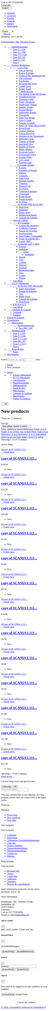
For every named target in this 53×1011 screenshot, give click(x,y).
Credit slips (12, 876)
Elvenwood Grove (27, 154)
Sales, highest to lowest (12, 429)
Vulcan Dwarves (26, 133)
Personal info (13, 871)
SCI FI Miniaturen (18, 283)
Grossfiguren (13, 320)
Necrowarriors (25, 233)
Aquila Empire (26, 199)
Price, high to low (40, 431)
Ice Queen (23, 189)
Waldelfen (29, 254)
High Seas (23, 207)
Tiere (21, 273)
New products (13, 817)
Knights (22, 168)
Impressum (12, 837)
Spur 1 (16, 62)
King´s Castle (25, 120)
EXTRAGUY (19, 304)
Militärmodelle (16, 331)
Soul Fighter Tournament (30, 236)
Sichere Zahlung (14, 845)
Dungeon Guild (26, 99)
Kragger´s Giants (27, 123)
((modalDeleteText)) (25, 951)
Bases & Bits (15, 349)
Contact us (12, 853)
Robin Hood (24, 196)
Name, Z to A (7, 431)
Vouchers (11, 881)
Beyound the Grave (28, 83)
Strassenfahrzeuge (23, 325)
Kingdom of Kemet (28, 170)
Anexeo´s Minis (20, 220)
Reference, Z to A (26, 434)
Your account (7, 861)
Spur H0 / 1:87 (26, 328)
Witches (22, 173)
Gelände (17, 315)
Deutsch (11, 13)
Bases (15, 352)
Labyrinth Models (23, 165)
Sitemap (11, 856)
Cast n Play (20, 68)
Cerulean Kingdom (28, 191)
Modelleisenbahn (17, 47)
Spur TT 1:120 (20, 54)
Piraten (22, 278)
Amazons (23, 175)
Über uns (11, 843)
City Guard (24, 160)
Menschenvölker (26, 270)
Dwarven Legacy (27, 152)
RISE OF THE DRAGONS (32, 125)
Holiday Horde (26, 107)
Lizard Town (25, 86)
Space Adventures (27, 288)
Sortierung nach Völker (26, 244)
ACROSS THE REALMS (28, 204)
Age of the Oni (26, 70)
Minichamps (15, 323)
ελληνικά (11, 15)
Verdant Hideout (26, 131)
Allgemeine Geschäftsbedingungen (23, 840)
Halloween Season (27, 112)
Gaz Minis (18, 281)
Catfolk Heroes (26, 91)
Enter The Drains (27, 118)
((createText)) (22, 969)
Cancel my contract (26, 1002)
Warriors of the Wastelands (31, 136)
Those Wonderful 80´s (29, 238)
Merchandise (13, 354)
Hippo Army (25, 212)
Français (11, 21)
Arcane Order (25, 157)
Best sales (11, 820)
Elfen (24, 252)
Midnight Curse (26, 139)
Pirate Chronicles (27, 102)
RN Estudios (21, 223)
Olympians (24, 194)
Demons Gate (25, 162)
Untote (22, 275)
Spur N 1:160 (19, 52)
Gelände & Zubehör (28, 217)
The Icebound (25, 78)
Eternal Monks (26, 110)
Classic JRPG (25, 241)
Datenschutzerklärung (17, 848)
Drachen (23, 267)
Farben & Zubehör (15, 317)
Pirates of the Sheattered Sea (32, 75)
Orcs (21, 294)
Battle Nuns (24, 296)
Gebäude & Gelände (19, 309)
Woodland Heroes (27, 97)
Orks (21, 260)
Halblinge (23, 210)
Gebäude (17, 312)
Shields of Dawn (26, 146)
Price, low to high (23, 431)
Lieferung (11, 835)
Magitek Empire (26, 181)
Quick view (7, 452)
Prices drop (12, 815)
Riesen (22, 257)
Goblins (22, 262)
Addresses (12, 879)
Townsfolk (24, 115)
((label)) (5, 966)
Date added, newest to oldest (15, 426)
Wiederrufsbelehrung (16, 851)
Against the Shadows (29, 225)
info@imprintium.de (19, 915)
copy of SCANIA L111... (19, 458)
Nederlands (12, 26)
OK (4, 404)
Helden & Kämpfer (28, 215)
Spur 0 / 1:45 (19, 60)
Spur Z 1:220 (19, 49)
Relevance (28, 429)
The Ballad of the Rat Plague (32, 94)
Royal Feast (24, 128)
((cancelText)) (8, 951)
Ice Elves (23, 202)
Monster (22, 265)
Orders (10, 873)
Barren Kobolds (26, 73)
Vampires (23, 183)
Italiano (10, 23)
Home (10, 372)
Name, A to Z (40, 429)
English (10, 18)
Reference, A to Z (9, 434)
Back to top (7, 776)
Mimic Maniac (25, 149)
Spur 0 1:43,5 (19, 344)
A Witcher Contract (28, 228)
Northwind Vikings (28, 104)
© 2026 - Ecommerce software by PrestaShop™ (23, 1007)
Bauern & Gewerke (28, 231)
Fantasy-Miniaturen (18, 65)
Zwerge (22, 246)
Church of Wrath (26, 141)
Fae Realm (24, 81)
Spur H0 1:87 (19, 57)
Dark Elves (24, 178)
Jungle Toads (25, 89)
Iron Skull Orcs (26, 144)
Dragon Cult (24, 186)
